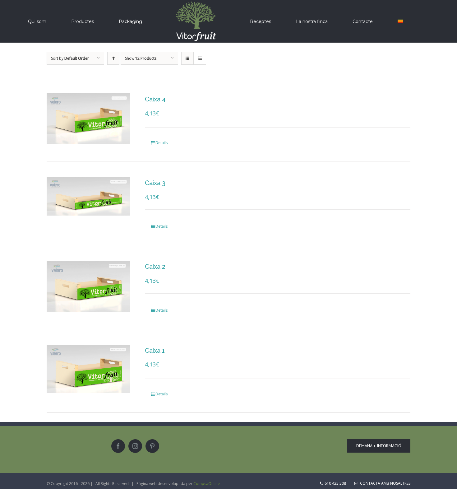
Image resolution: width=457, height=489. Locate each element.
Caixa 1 (155, 350)
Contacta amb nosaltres (384, 483)
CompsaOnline (206, 483)
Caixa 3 (155, 183)
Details (161, 142)
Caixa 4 (155, 99)
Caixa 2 (155, 266)
